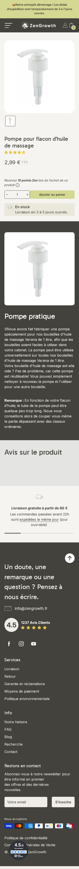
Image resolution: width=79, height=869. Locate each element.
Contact (10, 751)
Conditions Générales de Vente (29, 845)
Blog (8, 737)
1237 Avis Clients (35, 622)
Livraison (11, 669)
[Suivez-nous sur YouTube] (33, 643)
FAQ (7, 729)
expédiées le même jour (39, 519)
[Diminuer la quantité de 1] (7, 195)
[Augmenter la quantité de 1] (27, 195)
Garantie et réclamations (24, 684)
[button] (15, 152)
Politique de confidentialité (25, 838)
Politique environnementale (27, 699)
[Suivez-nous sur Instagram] (21, 643)
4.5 (11, 625)
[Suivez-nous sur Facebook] (9, 643)
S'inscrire (63, 802)
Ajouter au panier (52, 194)
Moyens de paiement (21, 691)
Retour (10, 676)
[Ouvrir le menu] (8, 25)
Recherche (13, 744)
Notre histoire (15, 722)
